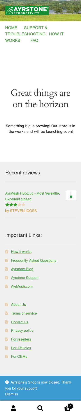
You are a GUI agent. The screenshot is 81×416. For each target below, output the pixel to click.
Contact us (19, 321)
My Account (13, 408)
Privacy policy (22, 330)
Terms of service (24, 313)
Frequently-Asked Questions (33, 260)
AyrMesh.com (22, 286)
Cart (62, 404)
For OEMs (19, 356)
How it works (21, 251)
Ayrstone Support (24, 277)
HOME (14, 27)
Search (40, 408)
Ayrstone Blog (22, 268)
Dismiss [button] (11, 394)
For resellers (21, 339)
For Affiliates (21, 347)
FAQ (34, 40)
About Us (18, 304)
